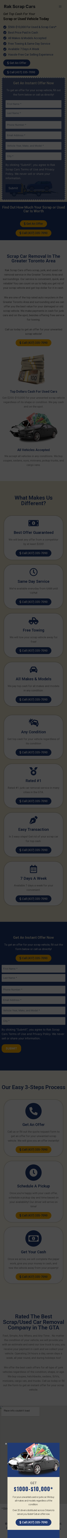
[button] (6, 1444)
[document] (33, 769)
